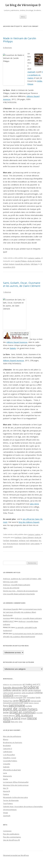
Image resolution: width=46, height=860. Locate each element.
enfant (5, 264)
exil (27, 540)
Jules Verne (34, 504)
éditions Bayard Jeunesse (17, 342)
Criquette (6, 764)
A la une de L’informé (11, 588)
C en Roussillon (9, 755)
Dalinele (6, 767)
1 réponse (7, 292)
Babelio (13, 348)
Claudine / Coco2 (9, 758)
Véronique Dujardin (10, 609)
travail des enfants (22, 264)
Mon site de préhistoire (12, 736)
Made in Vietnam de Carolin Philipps (19, 40)
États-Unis (14, 722)
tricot (24, 718)
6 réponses (7, 47)
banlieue (18, 537)
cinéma (38, 692)
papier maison (34, 703)
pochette (28, 706)
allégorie (6, 684)
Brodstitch (7, 745)
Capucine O (7, 748)
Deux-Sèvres (23, 695)
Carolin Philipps (21, 261)
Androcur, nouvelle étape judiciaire (16, 585)
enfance (22, 540)
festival (6, 701)
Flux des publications (11, 834)
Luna (5, 773)
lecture (11, 264)
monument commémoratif (13, 703)
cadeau (7, 690)
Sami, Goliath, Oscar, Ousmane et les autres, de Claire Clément (21, 284)
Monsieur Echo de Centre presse (15, 785)
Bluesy (5, 739)
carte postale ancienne (12, 693)
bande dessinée (13, 687)
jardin (16, 700)
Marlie (5, 779)
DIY (24, 697)
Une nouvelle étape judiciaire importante (19, 594)
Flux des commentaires (12, 837)
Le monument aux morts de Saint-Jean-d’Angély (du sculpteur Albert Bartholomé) (22, 612)
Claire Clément (28, 537)
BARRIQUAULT (8, 621)
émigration (14, 540)
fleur (11, 701)
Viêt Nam (34, 264)
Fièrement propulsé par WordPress (16, 855)
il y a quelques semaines (35, 75)
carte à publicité (27, 693)
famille (38, 697)
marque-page (35, 701)
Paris (5, 705)
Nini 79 (5, 788)
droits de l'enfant (34, 261)
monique (6, 618)
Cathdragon (7, 751)
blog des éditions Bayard (29, 522)
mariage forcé (24, 543)
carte (24, 690)
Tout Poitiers (8, 803)
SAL (18, 715)
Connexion (7, 831)
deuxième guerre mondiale (13, 697)
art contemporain (16, 684)
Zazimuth (31, 72)
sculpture (27, 715)
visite (6, 721)
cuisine (16, 695)
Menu (23, 17)
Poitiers (32, 709)
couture (8, 695)
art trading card (29, 684)
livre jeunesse (12, 543)
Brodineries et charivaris (12, 742)
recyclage (39, 713)
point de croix (15, 708)
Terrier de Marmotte (11, 800)
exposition (31, 697)
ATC (38, 684)
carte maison (34, 690)
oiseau (26, 703)
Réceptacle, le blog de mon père (15, 797)
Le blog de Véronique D (23, 5)
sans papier (35, 543)
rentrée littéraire (9, 715)
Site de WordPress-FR (11, 840)
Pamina (6, 794)
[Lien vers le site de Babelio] (16, 339)
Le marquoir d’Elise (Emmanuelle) (15, 782)
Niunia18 (6, 791)
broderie (31, 687)
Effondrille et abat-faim (12, 770)
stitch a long (11, 718)
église (20, 722)
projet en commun (22, 712)
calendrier (16, 690)
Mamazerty (7, 776)
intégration (34, 540)
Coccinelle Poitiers (10, 761)
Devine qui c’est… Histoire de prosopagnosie (20, 591)
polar (6, 712)
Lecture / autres (34, 258)
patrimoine (17, 705)
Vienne (32, 718)
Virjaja (5, 812)
